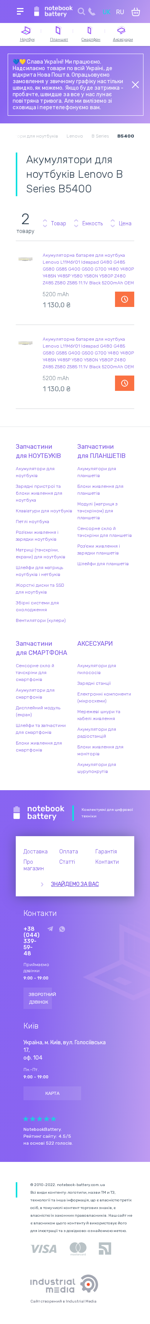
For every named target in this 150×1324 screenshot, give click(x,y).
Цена (125, 223)
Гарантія (106, 851)
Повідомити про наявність (124, 299)
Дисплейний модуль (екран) (38, 711)
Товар (58, 223)
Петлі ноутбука (32, 521)
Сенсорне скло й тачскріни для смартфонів (35, 672)
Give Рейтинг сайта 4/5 (46, 1119)
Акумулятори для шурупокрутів (96, 768)
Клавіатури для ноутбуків (44, 511)
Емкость (92, 223)
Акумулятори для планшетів (96, 472)
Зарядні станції (94, 683)
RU (120, 12)
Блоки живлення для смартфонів (39, 746)
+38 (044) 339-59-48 (31, 941)
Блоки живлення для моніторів (100, 750)
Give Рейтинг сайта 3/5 (39, 1119)
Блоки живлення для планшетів (100, 490)
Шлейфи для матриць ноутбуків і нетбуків (39, 571)
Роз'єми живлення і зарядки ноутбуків (37, 536)
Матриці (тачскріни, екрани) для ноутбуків (40, 553)
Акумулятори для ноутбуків (35, 472)
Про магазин (33, 865)
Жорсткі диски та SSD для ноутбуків (40, 588)
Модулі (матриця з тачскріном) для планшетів (97, 510)
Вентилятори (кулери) (41, 620)
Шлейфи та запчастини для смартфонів (41, 729)
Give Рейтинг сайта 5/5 (53, 1119)
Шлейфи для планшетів (103, 563)
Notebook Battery (39, 813)
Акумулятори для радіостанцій (96, 733)
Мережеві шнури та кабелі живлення (98, 715)
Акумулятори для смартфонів (35, 693)
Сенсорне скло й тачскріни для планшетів (104, 532)
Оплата (68, 851)
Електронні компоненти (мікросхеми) (104, 697)
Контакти (107, 862)
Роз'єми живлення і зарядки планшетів (98, 549)
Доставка (35, 851)
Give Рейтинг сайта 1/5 (25, 1119)
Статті (67, 862)
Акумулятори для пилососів (96, 669)
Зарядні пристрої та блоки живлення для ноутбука (39, 493)
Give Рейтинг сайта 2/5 (32, 1119)
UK (106, 12)
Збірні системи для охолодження (37, 606)
